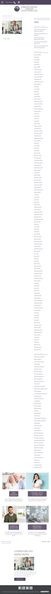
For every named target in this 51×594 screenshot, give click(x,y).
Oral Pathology (38, 425)
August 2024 (37, 111)
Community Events (39, 361)
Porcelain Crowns (38, 435)
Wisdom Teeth (38, 467)
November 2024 (38, 103)
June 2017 (36, 256)
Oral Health (37, 423)
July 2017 (36, 253)
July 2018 (36, 224)
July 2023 (36, 143)
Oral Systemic (37, 430)
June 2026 (37, 59)
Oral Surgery (37, 428)
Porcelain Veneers (38, 437)
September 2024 (38, 108)
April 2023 (36, 150)
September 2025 (38, 81)
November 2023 (38, 133)
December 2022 (38, 160)
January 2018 (37, 239)
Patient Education (38, 433)
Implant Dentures (38, 398)
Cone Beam (37, 364)
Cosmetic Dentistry (39, 366)
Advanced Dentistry (39, 356)
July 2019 (36, 194)
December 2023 (38, 130)
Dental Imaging (38, 371)
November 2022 (38, 162)
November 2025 (38, 76)
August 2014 (37, 334)
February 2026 (38, 69)
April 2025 (36, 94)
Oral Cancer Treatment (40, 420)
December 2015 (38, 300)
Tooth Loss (37, 460)
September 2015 (38, 307)
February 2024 (38, 126)
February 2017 (37, 266)
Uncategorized (38, 464)
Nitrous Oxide (37, 408)
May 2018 (36, 229)
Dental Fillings (38, 369)
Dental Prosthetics (39, 376)
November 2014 (38, 332)
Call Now (9, 2)
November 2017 (38, 243)
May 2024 (36, 118)
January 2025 (37, 99)
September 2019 (38, 189)
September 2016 (38, 278)
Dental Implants (38, 374)
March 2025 (37, 96)
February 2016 (37, 295)
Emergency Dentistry (39, 386)
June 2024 (37, 116)
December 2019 (38, 182)
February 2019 (37, 207)
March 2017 (37, 263)
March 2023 (37, 153)
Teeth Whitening (38, 452)
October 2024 (37, 106)
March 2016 (37, 293)
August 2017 (37, 251)
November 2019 (38, 185)
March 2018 (37, 234)
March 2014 (37, 344)
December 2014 (38, 329)
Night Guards (37, 406)
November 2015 (38, 302)
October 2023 (37, 135)
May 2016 (36, 288)
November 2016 (38, 273)
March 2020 (37, 175)
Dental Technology (39, 381)
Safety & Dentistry (38, 442)
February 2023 (38, 155)
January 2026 (37, 71)
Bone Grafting (37, 359)
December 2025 (38, 74)
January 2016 (37, 298)
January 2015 (37, 327)
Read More (20, 579)
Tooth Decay (37, 455)
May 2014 (36, 339)
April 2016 (36, 290)
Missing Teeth (37, 403)
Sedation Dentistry (39, 447)
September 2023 (38, 138)
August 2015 (37, 310)
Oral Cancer (37, 415)
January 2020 (37, 180)
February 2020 (38, 177)
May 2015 (36, 317)
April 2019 (36, 202)
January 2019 (37, 209)
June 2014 (36, 337)
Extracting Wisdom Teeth (40, 388)
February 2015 (37, 325)
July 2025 (36, 86)
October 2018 (37, 216)
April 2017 (36, 261)
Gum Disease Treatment (40, 393)
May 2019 (36, 199)
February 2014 (37, 347)
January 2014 (37, 349)
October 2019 (37, 187)
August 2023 (37, 140)
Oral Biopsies (37, 413)
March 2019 (37, 204)
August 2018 (37, 221)
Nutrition (36, 410)
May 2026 (36, 62)
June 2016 (36, 285)
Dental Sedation (38, 378)
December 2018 (38, 212)
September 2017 (38, 248)
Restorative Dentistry (39, 440)
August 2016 (37, 280)
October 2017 (37, 246)
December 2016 (38, 271)
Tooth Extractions (38, 457)
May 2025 (36, 91)
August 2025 (37, 84)
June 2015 (36, 315)
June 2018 (36, 226)
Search (36, 22)
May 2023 (36, 148)
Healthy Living (37, 396)
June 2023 (36, 145)
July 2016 (36, 283)
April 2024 (36, 121)
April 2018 (36, 231)
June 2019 (36, 197)
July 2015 (36, 312)
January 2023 (37, 157)
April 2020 (36, 172)
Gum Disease (37, 391)
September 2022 (38, 167)
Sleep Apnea (37, 450)
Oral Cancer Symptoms (40, 418)
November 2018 (38, 214)
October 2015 (37, 305)
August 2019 (37, 192)
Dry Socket (37, 383)
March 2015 (37, 322)
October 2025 (37, 79)
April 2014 (36, 342)
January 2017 (37, 268)
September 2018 (38, 219)
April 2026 (36, 64)
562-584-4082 (46, 541)
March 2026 (37, 67)
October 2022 (37, 165)
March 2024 (37, 123)
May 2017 (36, 258)
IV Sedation (37, 401)
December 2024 (38, 101)
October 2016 (37, 275)
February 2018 (37, 236)
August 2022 (37, 170)
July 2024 (36, 113)
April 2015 (36, 320)
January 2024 (37, 128)
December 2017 (38, 241)
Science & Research (39, 445)
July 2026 (36, 57)
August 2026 (37, 54)
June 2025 (36, 89)
